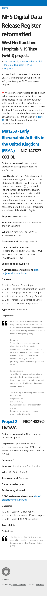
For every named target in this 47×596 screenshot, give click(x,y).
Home (5, 8)
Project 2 (8, 69)
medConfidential (19, 585)
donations (40, 585)
